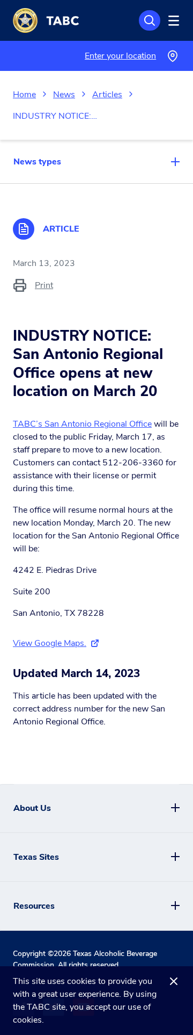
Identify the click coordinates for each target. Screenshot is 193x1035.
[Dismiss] (173, 981)
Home (24, 94)
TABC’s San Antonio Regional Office (82, 424)
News (64, 94)
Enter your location (120, 56)
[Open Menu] (172, 20)
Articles (107, 94)
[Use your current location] (172, 56)
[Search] (149, 20)
